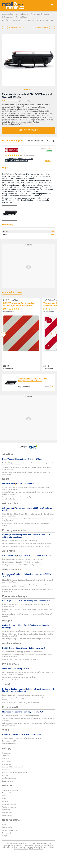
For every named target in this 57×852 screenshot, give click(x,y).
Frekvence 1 (6, 833)
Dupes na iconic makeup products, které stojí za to (19, 677)
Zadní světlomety (22, 17)
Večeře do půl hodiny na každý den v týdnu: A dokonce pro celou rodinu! (26, 639)
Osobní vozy (6, 758)
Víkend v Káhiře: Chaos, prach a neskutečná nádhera (20, 659)
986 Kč (47, 161)
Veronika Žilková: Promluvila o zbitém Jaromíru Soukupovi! (22, 738)
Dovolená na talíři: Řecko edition (13, 680)
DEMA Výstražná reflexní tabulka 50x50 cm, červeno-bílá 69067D (18, 304)
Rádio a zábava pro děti (10, 830)
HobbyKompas (7, 770)
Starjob (4, 824)
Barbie (4, 796)
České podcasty (7, 827)
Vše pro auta (35, 14)
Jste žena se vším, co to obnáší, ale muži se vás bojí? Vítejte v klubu (25, 546)
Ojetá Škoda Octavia (9, 778)
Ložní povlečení (7, 812)
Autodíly (46, 14)
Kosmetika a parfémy (9, 804)
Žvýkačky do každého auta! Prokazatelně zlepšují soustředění (23, 559)
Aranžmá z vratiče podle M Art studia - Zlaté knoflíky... (20, 540)
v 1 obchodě (8, 368)
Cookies (50, 847)
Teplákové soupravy (9, 807)
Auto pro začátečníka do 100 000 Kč (14, 772)
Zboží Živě (5, 756)
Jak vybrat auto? (8, 781)
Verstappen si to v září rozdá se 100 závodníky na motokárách (23, 565)
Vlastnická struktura (36, 849)
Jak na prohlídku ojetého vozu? (12, 767)
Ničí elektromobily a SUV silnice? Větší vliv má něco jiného (21, 562)
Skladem (49, 151)
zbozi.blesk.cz (7, 764)
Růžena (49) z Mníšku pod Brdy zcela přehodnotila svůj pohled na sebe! (26, 543)
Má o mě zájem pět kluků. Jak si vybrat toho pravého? (20, 715)
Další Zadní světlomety (11, 300)
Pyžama (5, 801)
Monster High (6, 793)
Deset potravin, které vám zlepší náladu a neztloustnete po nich (23, 695)
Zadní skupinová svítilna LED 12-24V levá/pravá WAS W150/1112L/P (19, 160)
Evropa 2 (5, 836)
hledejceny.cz (6, 753)
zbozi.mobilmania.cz (10, 14)
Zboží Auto (5, 775)
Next (54, 334)
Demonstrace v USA (9, 741)
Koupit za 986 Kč (28, 130)
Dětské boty (6, 810)
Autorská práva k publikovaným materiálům (18, 845)
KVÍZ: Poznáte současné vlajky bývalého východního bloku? (22, 652)
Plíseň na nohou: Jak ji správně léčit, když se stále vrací (21, 703)
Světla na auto (7, 17)
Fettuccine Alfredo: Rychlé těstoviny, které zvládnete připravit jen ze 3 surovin (28, 631)
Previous (3, 334)
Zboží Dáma (6, 761)
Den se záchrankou (8, 744)
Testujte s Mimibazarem (10, 790)
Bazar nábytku (7, 815)
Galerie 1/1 (28, 89)
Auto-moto (24, 14)
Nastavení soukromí (21, 849)
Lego (4, 798)
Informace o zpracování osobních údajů (33, 847)
